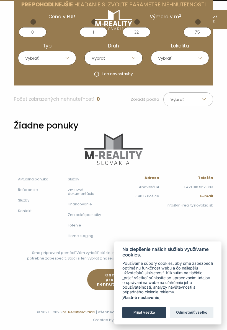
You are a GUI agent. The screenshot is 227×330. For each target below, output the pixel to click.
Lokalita (180, 45)
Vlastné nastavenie (140, 297)
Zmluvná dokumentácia (81, 191)
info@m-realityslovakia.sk (190, 205)
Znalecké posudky (84, 214)
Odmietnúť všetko (191, 312)
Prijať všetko (144, 312)
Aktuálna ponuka (33, 179)
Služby (23, 200)
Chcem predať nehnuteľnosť (113, 279)
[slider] (33, 22)
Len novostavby (117, 74)
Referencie (28, 189)
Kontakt (25, 210)
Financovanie (80, 204)
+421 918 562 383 (198, 187)
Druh (113, 45)
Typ (47, 45)
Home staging (80, 235)
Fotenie (74, 225)
